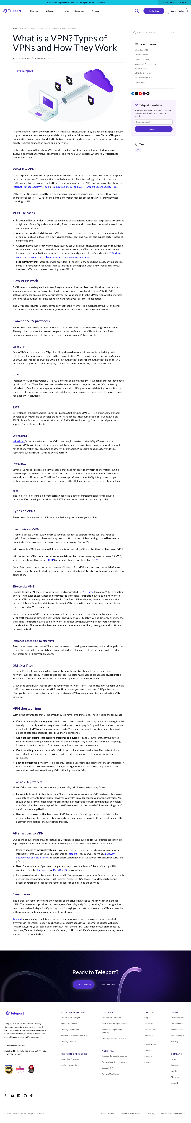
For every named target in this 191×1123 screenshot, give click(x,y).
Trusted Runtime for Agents (114, 1056)
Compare (148, 1056)
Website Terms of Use (131, 1113)
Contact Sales (177, 11)
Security (174, 1041)
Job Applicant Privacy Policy (173, 1113)
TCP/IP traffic (86, 591)
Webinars (148, 1023)
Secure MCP (107, 1068)
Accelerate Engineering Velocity (112, 1031)
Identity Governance (70, 1029)
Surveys (147, 1050)
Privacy (151, 1113)
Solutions (50, 11)
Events (147, 1062)
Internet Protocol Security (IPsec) (31, 186)
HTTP (50, 560)
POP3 (95, 560)
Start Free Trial (108, 984)
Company (96, 11)
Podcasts (148, 1035)
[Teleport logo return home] (12, 11)
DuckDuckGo (60, 870)
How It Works (177, 1023)
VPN (137, 150)
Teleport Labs (177, 1029)
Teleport (72, 853)
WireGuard (19, 441)
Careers (174, 1065)
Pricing (66, 11)
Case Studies (150, 1044)
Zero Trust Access (69, 1023)
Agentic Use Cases (110, 1074)
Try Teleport (176, 1035)
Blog (24, 28)
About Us (175, 1077)
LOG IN (181, 2)
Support (167, 2)
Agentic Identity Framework (114, 1062)
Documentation (178, 1017)
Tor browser (43, 870)
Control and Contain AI (112, 1017)
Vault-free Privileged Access (114, 1023)
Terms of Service (106, 1113)
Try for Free (154, 11)
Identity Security (68, 1041)
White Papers (150, 1029)
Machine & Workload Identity (74, 1035)
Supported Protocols (70, 1059)
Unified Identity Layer (70, 1017)
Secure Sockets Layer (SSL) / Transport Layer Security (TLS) (85, 186)
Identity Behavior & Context (114, 1038)
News (173, 1059)
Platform (34, 11)
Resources (79, 11)
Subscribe (153, 129)
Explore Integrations (70, 1065)
